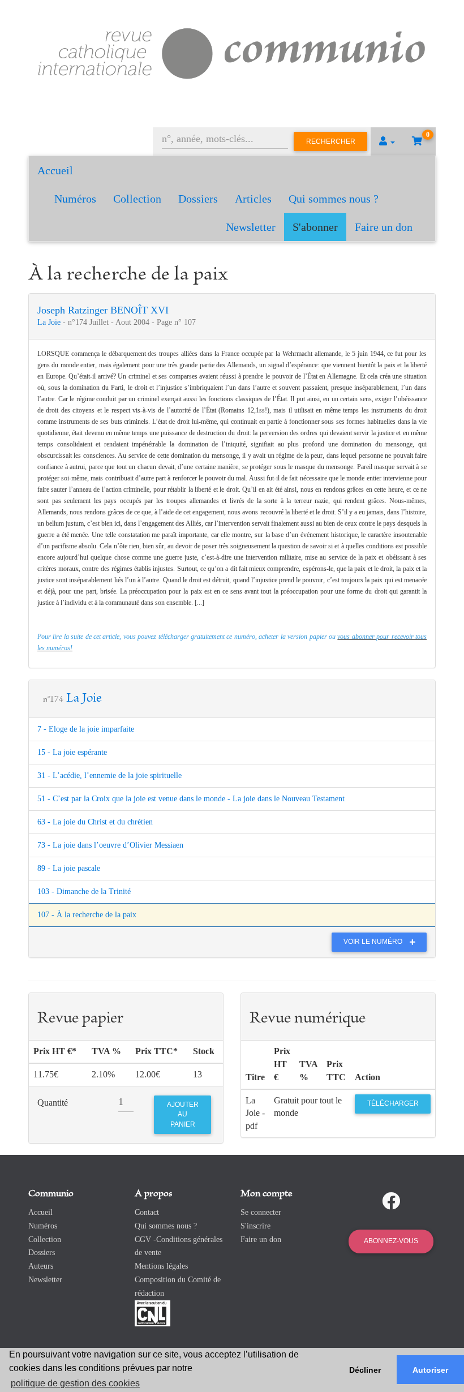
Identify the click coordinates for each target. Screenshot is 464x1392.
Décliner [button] (365, 1369)
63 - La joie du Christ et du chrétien (95, 822)
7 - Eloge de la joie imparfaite (85, 729)
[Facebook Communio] (391, 1201)
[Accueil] (232, 52)
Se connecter (260, 1212)
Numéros (75, 198)
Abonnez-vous (391, 1241)
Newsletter (251, 227)
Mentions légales (161, 1266)
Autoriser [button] (430, 1369)
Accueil (55, 170)
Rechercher (330, 141)
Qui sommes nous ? (334, 198)
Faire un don (384, 227)
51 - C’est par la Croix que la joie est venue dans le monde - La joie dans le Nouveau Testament (191, 798)
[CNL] (152, 1312)
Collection (137, 198)
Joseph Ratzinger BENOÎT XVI (103, 310)
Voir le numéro (373, 942)
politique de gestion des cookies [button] (75, 1383)
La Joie (50, 322)
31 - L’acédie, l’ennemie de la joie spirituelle (109, 775)
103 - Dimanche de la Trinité (84, 891)
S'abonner (315, 227)
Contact (147, 1212)
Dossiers (198, 198)
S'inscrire (255, 1226)
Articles (253, 198)
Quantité (52, 1102)
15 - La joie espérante (72, 752)
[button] (387, 141)
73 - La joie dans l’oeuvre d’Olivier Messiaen (110, 845)
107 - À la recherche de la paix (86, 914)
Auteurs (40, 1266)
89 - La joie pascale (68, 868)
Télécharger (393, 1103)
